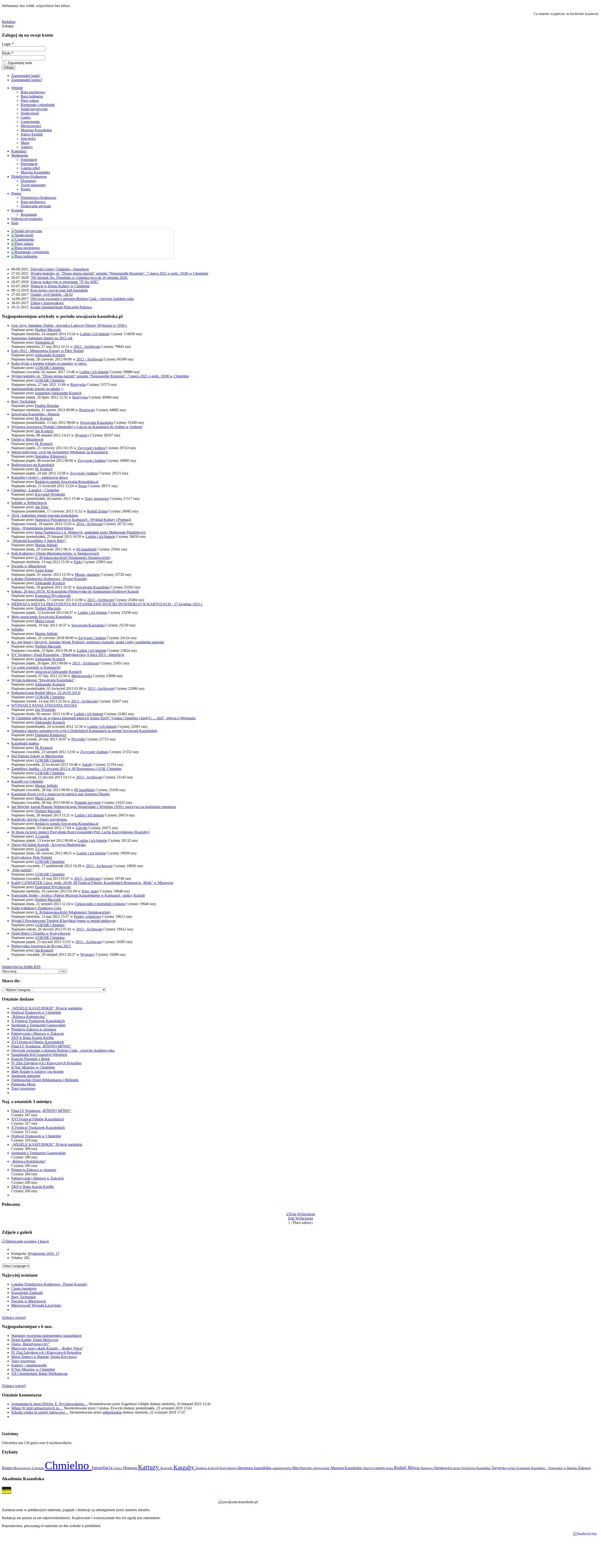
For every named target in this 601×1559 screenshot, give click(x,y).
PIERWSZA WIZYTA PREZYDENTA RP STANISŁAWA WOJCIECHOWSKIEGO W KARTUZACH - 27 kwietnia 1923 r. (107, 604)
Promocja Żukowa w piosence (33, 1029)
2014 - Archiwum (89, 524)
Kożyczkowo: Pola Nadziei (31, 857)
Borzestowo (23, 1468)
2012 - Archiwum (87, 347)
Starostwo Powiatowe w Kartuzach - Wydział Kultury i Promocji (83, 520)
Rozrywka (78, 385)
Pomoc (26, 189)
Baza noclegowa (33, 92)
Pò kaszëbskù (86, 549)
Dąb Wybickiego (300, 1218)
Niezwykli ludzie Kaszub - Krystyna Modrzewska (48, 845)
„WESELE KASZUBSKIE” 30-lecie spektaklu (46, 1008)
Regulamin (29, 214)
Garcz (118, 1468)
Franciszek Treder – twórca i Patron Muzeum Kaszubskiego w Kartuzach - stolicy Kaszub (78, 895)
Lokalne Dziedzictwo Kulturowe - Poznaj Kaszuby (49, 579)
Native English (32, 134)
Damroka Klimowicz (50, 735)
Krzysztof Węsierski (50, 494)
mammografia (282, 1468)
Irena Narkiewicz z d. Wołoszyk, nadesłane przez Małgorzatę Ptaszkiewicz (90, 532)
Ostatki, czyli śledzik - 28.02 (52, 294)
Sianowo (427, 1468)
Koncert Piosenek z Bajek (30, 1059)
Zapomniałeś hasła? (25, 76)
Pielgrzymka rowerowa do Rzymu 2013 (41, 946)
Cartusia (38, 1468)
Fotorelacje (29, 160)
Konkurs (202, 1468)
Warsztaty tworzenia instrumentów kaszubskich (46, 1336)
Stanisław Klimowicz (51, 456)
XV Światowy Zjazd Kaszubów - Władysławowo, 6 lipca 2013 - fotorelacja (67, 655)
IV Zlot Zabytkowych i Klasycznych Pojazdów (46, 1063)
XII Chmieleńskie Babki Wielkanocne (39, 1374)
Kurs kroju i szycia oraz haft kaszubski (59, 290)
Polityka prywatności (26, 219)
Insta (14, 223)
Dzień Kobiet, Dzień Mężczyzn (34, 1340)
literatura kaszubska (255, 1467)
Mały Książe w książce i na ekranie (37, 1071)
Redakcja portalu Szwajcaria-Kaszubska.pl (66, 482)
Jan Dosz (42, 507)
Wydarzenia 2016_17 (43, 1254)
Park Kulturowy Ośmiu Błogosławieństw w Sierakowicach (55, 553)
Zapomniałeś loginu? (26, 80)
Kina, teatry (90, 891)
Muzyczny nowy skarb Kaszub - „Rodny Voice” (47, 1348)
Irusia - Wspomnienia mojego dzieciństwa (42, 528)
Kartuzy (149, 1467)
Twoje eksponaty (33, 185)
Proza (82, 486)
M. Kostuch (44, 418)
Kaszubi (167, 1468)
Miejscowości (31, 126)
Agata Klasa (44, 570)
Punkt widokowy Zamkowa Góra (36, 908)
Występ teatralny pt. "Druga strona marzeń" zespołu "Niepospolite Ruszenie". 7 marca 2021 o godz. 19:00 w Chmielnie (119, 273)
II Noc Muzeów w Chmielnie (33, 1067)
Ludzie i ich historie (94, 334)
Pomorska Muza (23, 1084)
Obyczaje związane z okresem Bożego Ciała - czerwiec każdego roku (82, 299)
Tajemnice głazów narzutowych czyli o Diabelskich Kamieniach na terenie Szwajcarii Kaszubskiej (84, 731)
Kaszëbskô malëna (25, 743)
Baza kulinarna (32, 96)
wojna (511, 1468)
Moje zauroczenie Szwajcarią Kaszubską (41, 617)
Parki (78, 562)
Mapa (25, 143)
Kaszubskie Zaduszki (27, 1293)
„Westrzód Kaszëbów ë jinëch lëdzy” (38, 541)
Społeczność (30, 113)
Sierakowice (443, 1468)
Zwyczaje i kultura (91, 448)
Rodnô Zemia (97, 511)
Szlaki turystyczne (34, 109)
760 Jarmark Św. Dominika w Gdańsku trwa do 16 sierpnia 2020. (79, 278)
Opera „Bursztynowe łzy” (30, 1344)
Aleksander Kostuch (50, 355)
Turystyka (499, 1468)
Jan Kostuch (44, 431)
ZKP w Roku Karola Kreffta (32, 1038)
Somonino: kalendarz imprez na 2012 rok (42, 338)
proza (390, 1468)
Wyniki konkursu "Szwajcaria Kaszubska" (42, 680)
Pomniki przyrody (87, 802)
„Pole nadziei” (22, 870)
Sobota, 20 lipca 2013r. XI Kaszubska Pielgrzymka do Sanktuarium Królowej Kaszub (75, 591)
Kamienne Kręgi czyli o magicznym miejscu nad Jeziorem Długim (60, 794)
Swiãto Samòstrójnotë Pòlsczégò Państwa (61, 307)
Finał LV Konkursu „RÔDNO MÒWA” (41, 1046)
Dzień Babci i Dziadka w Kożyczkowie (40, 933)
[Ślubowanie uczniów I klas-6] (25, 1241)
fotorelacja (103, 1467)
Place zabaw (30, 100)
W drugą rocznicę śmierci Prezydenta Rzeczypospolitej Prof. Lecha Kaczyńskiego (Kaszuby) (80, 832)
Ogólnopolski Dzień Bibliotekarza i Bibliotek (44, 1080)
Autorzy (27, 147)
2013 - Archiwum (100, 600)
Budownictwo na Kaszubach (32, 465)
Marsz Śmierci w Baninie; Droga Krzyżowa (44, 1357)
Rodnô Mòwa (407, 1467)
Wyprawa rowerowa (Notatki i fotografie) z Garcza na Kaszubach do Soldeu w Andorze (76, 427)
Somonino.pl (44, 342)
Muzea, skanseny (87, 575)
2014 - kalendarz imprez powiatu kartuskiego (44, 515)
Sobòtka (17, 629)
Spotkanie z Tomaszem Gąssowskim (38, 1025)
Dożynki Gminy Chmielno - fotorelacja (60, 269)
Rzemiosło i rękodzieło (38, 105)
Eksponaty (28, 181)
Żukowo (584, 1468)
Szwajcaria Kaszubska (96, 423)
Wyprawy (82, 435)
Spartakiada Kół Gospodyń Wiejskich (39, 1055)
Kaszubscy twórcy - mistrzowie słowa (39, 477)
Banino (8, 1468)
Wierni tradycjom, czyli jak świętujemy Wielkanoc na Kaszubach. (59, 452)
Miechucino (302, 1467)
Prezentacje (29, 164)
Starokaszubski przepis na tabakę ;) (37, 389)
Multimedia (19, 155)
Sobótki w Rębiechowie (29, 503)
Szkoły (87, 764)
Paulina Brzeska (47, 406)
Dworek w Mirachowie (28, 566)
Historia (130, 1467)
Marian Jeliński (46, 545)
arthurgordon (112, 1412)
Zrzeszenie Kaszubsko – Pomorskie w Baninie (547, 1468)
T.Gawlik (42, 836)
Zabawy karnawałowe (47, 303)
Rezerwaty (87, 410)
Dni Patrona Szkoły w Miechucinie (37, 756)
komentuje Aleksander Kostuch (58, 393)
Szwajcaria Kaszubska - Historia (35, 414)
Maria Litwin (44, 621)
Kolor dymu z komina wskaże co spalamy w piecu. (49, 363)
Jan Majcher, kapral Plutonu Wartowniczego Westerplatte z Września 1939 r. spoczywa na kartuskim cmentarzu (93, 807)
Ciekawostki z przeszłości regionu (100, 904)
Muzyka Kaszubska (35, 172)
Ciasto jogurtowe (24, 1288)
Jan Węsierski (45, 710)
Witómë (17, 88)
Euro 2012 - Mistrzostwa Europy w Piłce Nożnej (47, 351)
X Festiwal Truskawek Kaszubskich (38, 1021)
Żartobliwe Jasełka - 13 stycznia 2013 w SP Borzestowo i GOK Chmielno (66, 769)
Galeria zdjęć (30, 168)
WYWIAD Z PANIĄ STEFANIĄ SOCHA (44, 705)
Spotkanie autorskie (25, 1076)
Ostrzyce (369, 1468)
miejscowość (322, 1468)
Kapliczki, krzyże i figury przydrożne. (39, 819)
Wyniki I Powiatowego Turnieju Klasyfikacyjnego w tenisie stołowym (63, 921)
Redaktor (8, 22)
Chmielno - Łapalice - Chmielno (35, 490)
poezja (380, 1468)
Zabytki (81, 828)
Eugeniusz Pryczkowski (53, 596)
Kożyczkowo (229, 1468)
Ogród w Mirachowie (27, 439)
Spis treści (28, 138)
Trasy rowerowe (97, 499)
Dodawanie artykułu (36, 206)
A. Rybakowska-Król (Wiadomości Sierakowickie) (72, 558)
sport (457, 1468)
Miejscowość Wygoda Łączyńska (36, 1305)
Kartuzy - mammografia (29, 1365)
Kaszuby (184, 1467)
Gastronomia (30, 122)
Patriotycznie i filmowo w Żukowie (37, 1034)
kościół (214, 1468)
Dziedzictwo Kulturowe (29, 176)
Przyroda (78, 739)
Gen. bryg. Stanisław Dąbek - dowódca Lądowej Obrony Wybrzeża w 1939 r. (69, 325)
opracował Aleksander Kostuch (58, 672)
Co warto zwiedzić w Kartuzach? (36, 667)
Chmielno (68, 1465)
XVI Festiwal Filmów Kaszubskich (37, 1042)
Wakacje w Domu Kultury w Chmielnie (60, 286)
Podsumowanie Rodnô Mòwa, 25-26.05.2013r (46, 693)
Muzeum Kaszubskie (36, 130)
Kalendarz (19, 151)
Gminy (26, 117)
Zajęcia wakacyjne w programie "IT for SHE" (65, 282)
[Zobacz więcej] (14, 1318)
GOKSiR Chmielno (50, 368)
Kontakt (17, 210)
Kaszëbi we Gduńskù (27, 781)
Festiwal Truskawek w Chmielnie (36, 1012)
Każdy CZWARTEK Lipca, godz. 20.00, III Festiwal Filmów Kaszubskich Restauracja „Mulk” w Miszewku (92, 883)
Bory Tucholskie (23, 401)
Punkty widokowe (87, 916)
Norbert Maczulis (48, 330)
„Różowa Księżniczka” (28, 1017)
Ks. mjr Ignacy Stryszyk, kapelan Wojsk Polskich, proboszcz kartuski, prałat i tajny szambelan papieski (87, 642)
